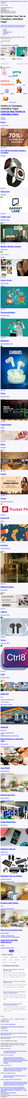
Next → (18, 951)
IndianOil (4, 727)
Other (10, 1034)
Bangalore (11, 1051)
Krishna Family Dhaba (9, 903)
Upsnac (3, 498)
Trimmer (3, 257)
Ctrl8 (3, 674)
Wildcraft (11, 1077)
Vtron (3, 393)
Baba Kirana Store (8, 795)
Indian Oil (5, 694)
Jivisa (3, 444)
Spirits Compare (4, 1088)
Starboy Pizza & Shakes (21, 1083)
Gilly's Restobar (12, 1069)
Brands (6, 1090)
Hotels (23, 959)
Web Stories (3, 1091)
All (1, 25)
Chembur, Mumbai (17, 1060)
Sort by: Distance (6, 67)
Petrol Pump (3, 730)
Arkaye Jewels (6, 280)
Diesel (5, 704)
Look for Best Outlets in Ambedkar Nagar (13, 112)
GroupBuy (3, 155)
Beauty (2, 26)
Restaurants (5, 957)
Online (2, 521)
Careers (25, 1090)
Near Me (22, 26)
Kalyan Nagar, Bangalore (17, 1057)
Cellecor (4, 612)
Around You (14, 1087)
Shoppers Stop (7, 1075)
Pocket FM (5, 518)
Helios (17, 1075)
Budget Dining (12, 102)
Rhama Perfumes (7, 587)
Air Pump (9, 704)
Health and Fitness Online (7, 343)
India (5, 30)
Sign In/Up (3, 9)
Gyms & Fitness (23, 957)
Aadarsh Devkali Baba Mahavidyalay (9, 941)
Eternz (3, 122)
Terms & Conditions (13, 1088)
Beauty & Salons (14, 957)
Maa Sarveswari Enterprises (11, 930)
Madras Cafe (13, 1082)
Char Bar (6, 1069)
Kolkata (14, 1052)
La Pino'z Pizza (20, 1082)
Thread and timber (8, 312)
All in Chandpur (13, 962)
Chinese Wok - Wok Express (17, 1084)
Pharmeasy (5, 341)
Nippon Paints (6, 425)
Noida (10, 1052)
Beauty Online (4, 249)
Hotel (18, 26)
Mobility (3, 427)
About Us (9, 1087)
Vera (21, 1090)
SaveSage (4, 545)
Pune (15, 1051)
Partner (2, 1090)
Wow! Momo (7, 1082)
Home (5, 29)
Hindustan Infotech (8, 849)
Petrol (2, 704)
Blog (19, 1087)
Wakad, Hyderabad (8, 1060)
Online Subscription (5, 548)
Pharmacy (10, 26)
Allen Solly (13, 1075)
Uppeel (3, 474)
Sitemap (20, 1088)
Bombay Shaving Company (11, 246)
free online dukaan (10, 1024)
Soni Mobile (5, 768)
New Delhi (6, 1051)
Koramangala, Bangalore (9, 1059)
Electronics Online (5, 219)
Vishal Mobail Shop (8, 822)
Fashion (9, 25)
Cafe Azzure (13, 1068)
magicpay (12, 93)
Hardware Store (4, 744)
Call (2, 734)
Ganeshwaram (12, 1083)
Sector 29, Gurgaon (20, 1059)
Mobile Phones (4, 825)
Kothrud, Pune (7, 1057)
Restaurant (4, 25)
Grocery (6, 26)
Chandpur (6, 33)
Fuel (2, 697)
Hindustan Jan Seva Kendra (11, 876)
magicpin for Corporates (13, 1090)
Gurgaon (3, 128)
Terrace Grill (7, 1068)
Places (23, 1088)
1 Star (2, 906)
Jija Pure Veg (7, 1084)
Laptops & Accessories (6, 879)
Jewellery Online (5, 125)
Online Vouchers (16, 25)
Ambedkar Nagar (8, 32)
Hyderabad (19, 1051)
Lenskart (22, 1075)
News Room (4, 1087)
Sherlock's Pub (12, 1070)
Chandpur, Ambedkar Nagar (7, 699)
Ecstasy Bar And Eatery (21, 1068)
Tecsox (3, 640)
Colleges (3, 945)
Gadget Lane (6, 217)
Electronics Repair (5, 771)
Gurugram (6, 1052)
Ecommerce (3, 194)
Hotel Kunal (19, 1070)
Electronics (22, 25)
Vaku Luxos (5, 191)
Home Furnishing (5, 798)
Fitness (15, 26)
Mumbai (24, 1051)
